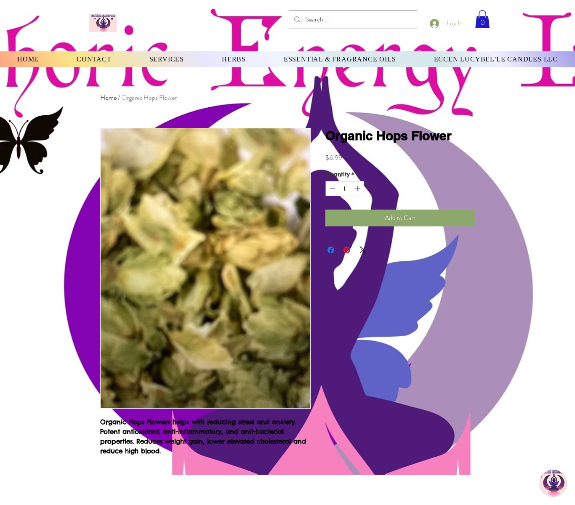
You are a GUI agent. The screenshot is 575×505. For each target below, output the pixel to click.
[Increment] (358, 188)
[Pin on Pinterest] (347, 250)
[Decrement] (332, 188)
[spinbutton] (345, 188)
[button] (482, 19)
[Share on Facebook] (331, 250)
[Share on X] (363, 250)
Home (108, 97)
